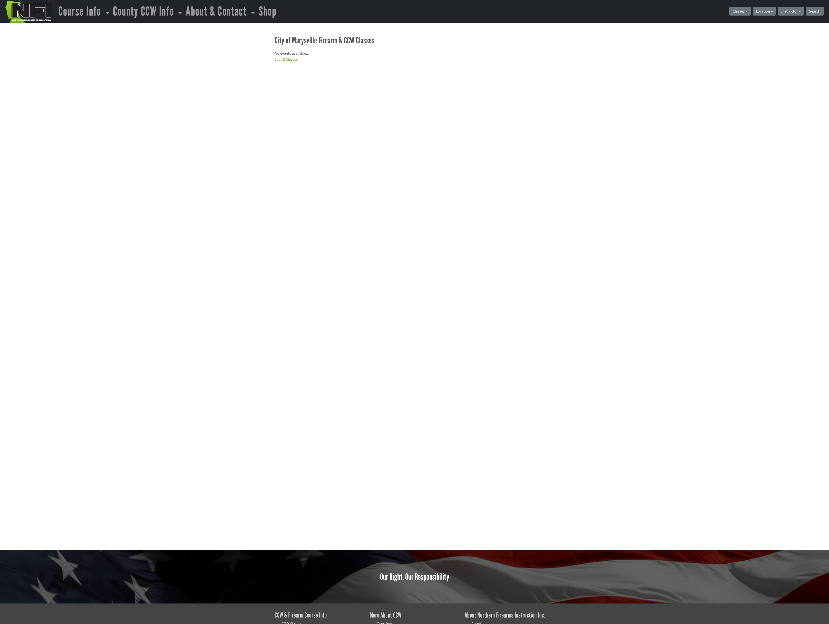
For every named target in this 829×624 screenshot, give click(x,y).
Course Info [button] (80, 11)
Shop (268, 11)
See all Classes (286, 59)
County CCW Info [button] (144, 11)
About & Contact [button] (217, 11)
